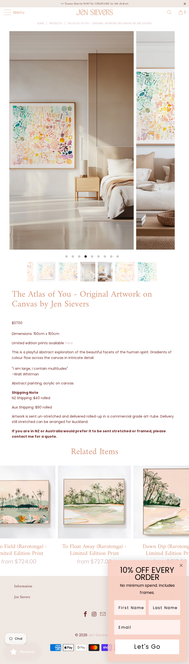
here (69, 343)
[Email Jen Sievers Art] (103, 614)
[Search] (171, 12)
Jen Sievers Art (100, 635)
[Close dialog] (181, 565)
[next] (166, 146)
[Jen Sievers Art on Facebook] (85, 614)
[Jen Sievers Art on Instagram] (94, 614)
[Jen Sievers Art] (94, 12)
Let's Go (147, 647)
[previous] (18, 146)
